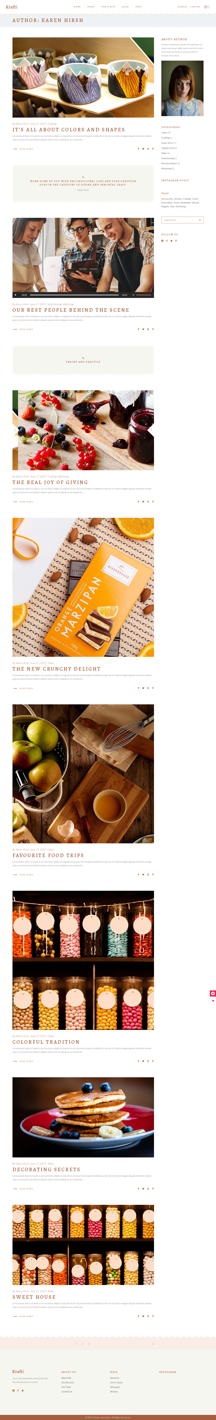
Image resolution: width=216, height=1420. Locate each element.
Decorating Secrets (46, 1169)
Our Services (67, 1382)
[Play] (15, 295)
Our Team (66, 1387)
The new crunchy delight (56, 668)
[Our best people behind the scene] (83, 258)
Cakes (51, 663)
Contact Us (66, 1391)
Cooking (187, 198)
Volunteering (54, 304)
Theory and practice (83, 362)
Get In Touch (116, 1382)
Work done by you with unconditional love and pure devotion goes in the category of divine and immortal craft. (83, 182)
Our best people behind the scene (71, 310)
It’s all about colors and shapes (68, 129)
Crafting (52, 123)
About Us (114, 1378)
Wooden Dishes (169, 163)
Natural (195, 202)
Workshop (68, 304)
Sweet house (34, 1297)
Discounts (115, 1387)
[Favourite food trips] (83, 773)
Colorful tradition (46, 1041)
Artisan (177, 198)
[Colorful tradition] (83, 960)
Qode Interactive (102, 1417)
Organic (165, 206)
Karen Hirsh (22, 123)
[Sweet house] (83, 1245)
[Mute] (133, 295)
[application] (83, 295)
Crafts (195, 198)
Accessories (167, 198)
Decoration (167, 202)
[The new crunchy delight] (83, 587)
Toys (172, 206)
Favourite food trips (48, 855)
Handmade (185, 202)
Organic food (167, 148)
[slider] (143, 295)
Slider (51, 1163)
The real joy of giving (50, 482)
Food (176, 202)
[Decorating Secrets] (83, 1117)
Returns (114, 1391)
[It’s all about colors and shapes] (83, 77)
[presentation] (16, 430)
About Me (66, 1378)
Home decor (167, 142)
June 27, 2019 (38, 123)
